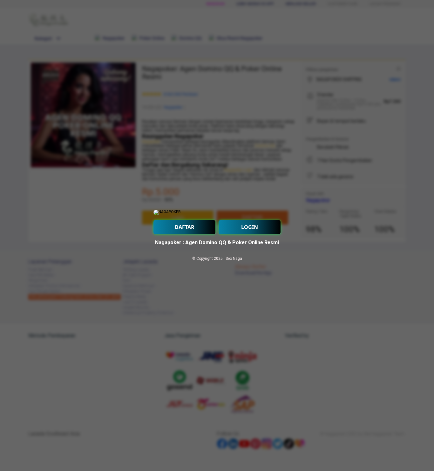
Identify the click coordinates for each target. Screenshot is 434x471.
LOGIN (249, 227)
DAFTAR (184, 227)
